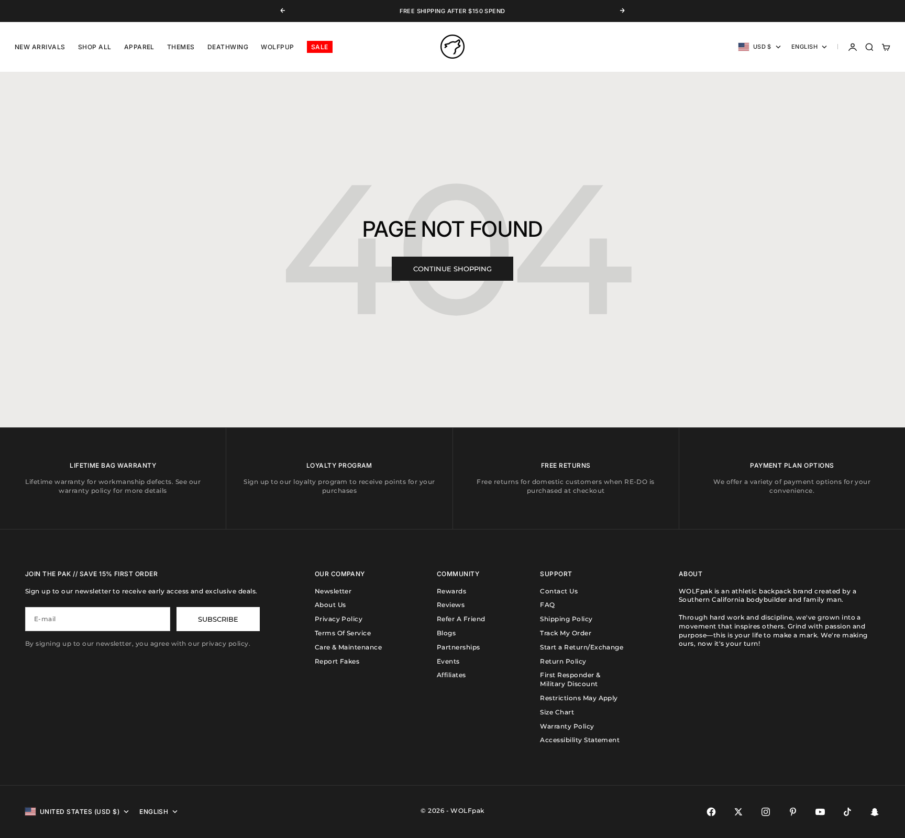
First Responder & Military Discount (570, 679)
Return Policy (563, 661)
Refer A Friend (461, 619)
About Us (330, 605)
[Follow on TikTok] (847, 812)
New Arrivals (40, 47)
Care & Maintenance (348, 647)
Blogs (446, 633)
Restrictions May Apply (579, 698)
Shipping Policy (566, 619)
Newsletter (333, 591)
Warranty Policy (567, 726)
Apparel (139, 47)
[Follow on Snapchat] (874, 812)
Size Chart (557, 712)
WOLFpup (277, 47)
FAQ (547, 605)
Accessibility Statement (580, 740)
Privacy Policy (339, 619)
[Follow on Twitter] (738, 812)
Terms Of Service (343, 633)
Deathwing (227, 47)
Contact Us (559, 591)
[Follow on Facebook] (711, 812)
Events (448, 661)
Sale (319, 47)
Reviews (451, 605)
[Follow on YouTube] (820, 812)
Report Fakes (337, 661)
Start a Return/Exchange (581, 647)
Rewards (451, 591)
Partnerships (458, 647)
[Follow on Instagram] (765, 812)
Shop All (95, 47)
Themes (181, 47)
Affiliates (451, 675)
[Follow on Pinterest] (793, 812)
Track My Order (565, 633)
